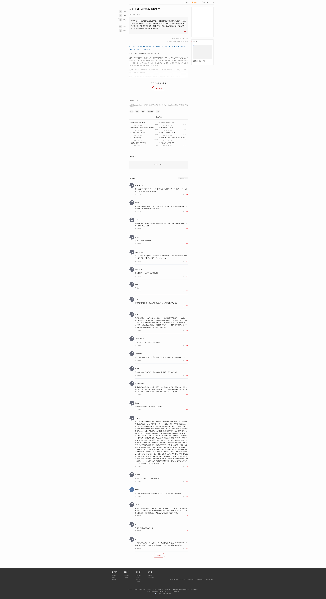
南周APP (114, 577)
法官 (137, 111)
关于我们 (114, 579)
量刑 (143, 111)
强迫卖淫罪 (150, 111)
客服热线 (150, 575)
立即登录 (158, 88)
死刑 (131, 111)
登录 (213, 2)
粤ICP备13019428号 (193, 589)
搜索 (187, 2)
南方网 (137, 577)
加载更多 (158, 555)
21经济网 (138, 581)
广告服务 (126, 577)
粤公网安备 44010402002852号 (164, 593)
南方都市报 (138, 579)
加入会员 (195, 2)
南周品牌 (114, 575)
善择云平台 (126, 575)
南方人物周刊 (139, 575)
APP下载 (205, 2)
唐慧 (158, 111)
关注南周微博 (151, 577)
